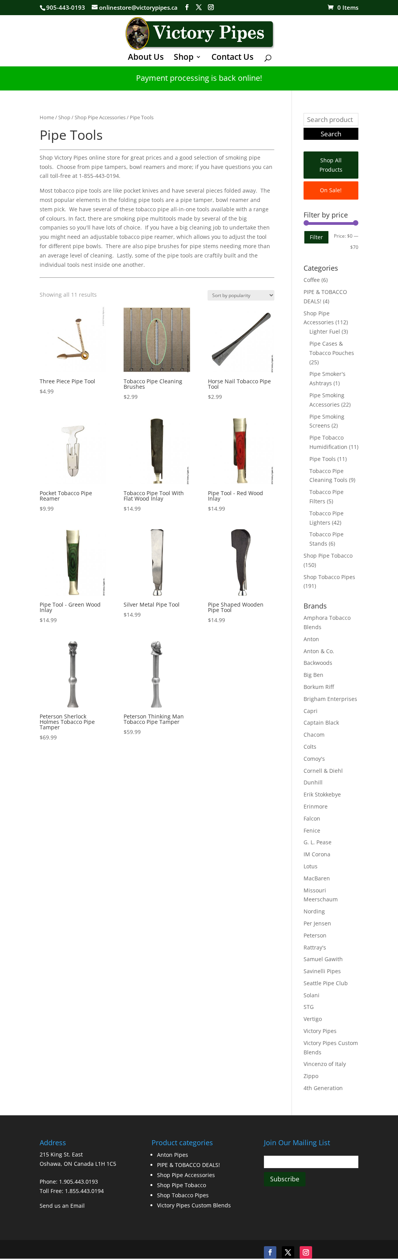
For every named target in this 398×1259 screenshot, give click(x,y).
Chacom (314, 734)
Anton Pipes (172, 1154)
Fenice (312, 830)
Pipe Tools (322, 459)
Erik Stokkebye (322, 794)
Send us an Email (62, 1205)
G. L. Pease (318, 842)
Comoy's (314, 758)
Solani (311, 995)
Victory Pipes (320, 1031)
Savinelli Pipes (322, 971)
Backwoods (318, 662)
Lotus (311, 866)
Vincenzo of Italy (325, 1064)
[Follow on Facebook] (270, 1252)
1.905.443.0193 (78, 1181)
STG (309, 1006)
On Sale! (331, 190)
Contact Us (232, 58)
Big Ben (313, 674)
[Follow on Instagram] (306, 1252)
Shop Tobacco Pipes (329, 577)
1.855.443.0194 (84, 1191)
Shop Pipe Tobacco (328, 555)
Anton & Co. (319, 651)
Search (331, 133)
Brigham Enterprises (330, 699)
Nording (314, 911)
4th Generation (323, 1088)
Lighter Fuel (324, 331)
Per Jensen (317, 923)
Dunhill (313, 782)
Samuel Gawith (323, 959)
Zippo (311, 1076)
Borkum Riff (319, 686)
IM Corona (317, 854)
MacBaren (317, 878)
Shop (184, 58)
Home (47, 117)
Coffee (312, 279)
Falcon (312, 818)
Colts (310, 746)
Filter (316, 237)
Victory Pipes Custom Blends (194, 1205)
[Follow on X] (288, 1252)
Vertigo (313, 1019)
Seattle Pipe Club (326, 983)
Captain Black (321, 722)
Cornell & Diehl (323, 770)
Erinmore (316, 806)
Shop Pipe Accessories (100, 117)
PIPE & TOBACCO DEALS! (188, 1165)
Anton (311, 639)
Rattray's (315, 947)
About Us (146, 58)
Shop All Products (330, 165)
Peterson (315, 935)
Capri (311, 711)
